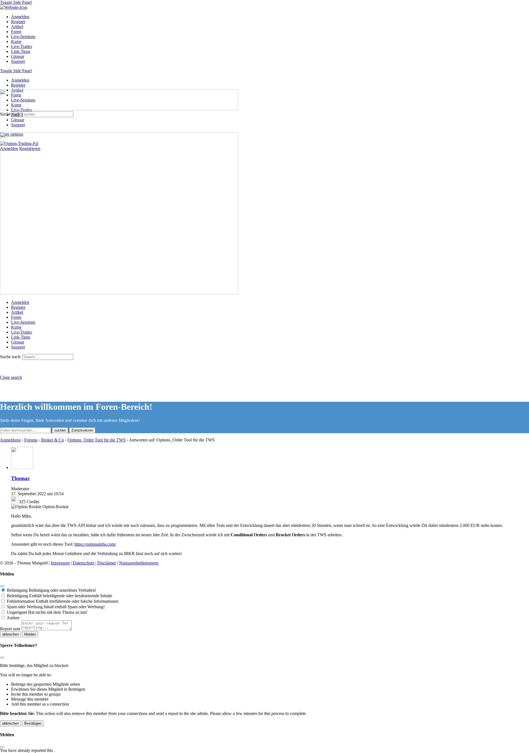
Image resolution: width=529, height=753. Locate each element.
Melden (30, 634)
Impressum (60, 563)
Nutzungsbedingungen (138, 563)
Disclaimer (106, 563)
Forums (30, 440)
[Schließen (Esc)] (2, 586)
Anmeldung (10, 440)
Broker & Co (52, 440)
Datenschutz (83, 563)
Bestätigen (32, 723)
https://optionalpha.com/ (95, 544)
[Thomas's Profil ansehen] (22, 467)
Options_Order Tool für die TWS (97, 440)
